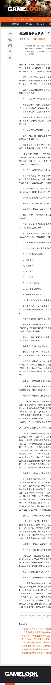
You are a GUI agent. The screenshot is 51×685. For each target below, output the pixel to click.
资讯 (14, 19)
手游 (22, 19)
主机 (31, 19)
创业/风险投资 (39, 39)
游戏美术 (40, 24)
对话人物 (28, 24)
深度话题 (16, 24)
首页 (5, 19)
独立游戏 (41, 19)
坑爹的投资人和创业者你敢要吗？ (36, 649)
